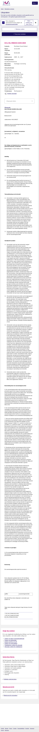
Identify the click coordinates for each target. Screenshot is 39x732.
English (2, 728)
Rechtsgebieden (9, 59)
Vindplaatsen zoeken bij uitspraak (13, 645)
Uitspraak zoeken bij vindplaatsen (13, 646)
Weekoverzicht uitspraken (10, 695)
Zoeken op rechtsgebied (11, 643)
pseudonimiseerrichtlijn (12, 24)
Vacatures (32, 728)
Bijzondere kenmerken (8, 64)
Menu (34, 3)
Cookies (15, 728)
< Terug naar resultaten (19, 34)
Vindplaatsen (8, 91)
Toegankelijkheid (20, 728)
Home (2, 8)
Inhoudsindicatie (9, 68)
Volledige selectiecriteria (10, 679)
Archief (2, 730)
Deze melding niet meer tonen (29, 22)
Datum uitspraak (7, 49)
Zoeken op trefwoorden (11, 640)
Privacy (10, 728)
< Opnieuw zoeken (19, 29)
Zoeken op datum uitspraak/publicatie (14, 638)
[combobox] (19, 101)
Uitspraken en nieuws (9, 8)
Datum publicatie (7, 53)
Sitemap (6, 728)
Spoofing (27, 728)
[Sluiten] (35, 23)
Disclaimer (7, 730)
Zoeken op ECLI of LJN (11, 642)
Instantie (7, 46)
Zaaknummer (8, 57)
